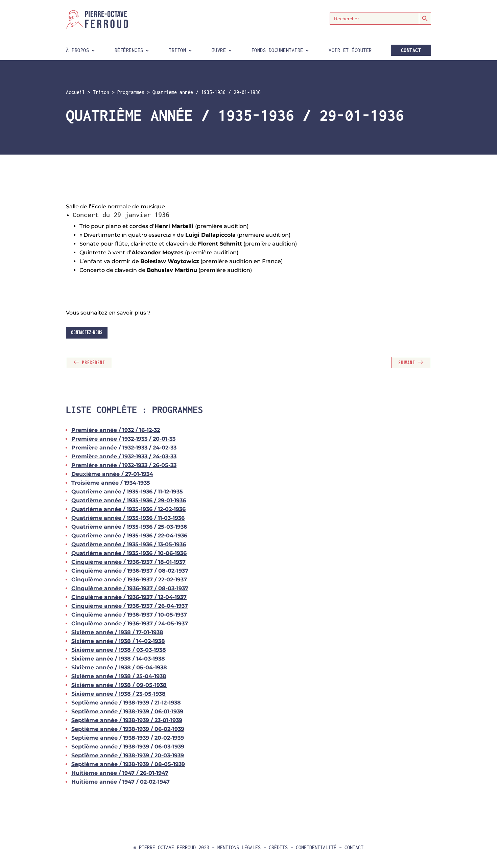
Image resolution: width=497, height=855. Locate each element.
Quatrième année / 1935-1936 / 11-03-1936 (128, 518)
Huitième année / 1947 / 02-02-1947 (120, 782)
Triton (177, 50)
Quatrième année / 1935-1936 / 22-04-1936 (129, 535)
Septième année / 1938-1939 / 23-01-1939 (126, 720)
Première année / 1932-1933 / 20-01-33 (123, 439)
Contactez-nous (86, 332)
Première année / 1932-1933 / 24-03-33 (123, 456)
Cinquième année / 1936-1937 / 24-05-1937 (129, 623)
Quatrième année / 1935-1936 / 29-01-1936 (128, 500)
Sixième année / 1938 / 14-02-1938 (118, 641)
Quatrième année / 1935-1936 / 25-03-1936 (129, 527)
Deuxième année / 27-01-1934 (112, 474)
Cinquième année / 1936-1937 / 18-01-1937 (128, 562)
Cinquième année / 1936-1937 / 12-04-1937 (129, 597)
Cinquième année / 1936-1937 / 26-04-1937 (129, 606)
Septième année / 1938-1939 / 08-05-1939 (128, 764)
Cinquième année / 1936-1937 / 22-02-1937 (129, 579)
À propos (77, 50)
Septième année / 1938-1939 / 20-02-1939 (127, 738)
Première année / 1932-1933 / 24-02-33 (123, 447)
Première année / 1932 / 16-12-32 (115, 430)
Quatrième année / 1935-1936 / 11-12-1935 (127, 491)
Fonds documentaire (277, 50)
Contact (411, 50)
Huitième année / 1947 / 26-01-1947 (119, 773)
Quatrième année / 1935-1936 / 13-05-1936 (128, 544)
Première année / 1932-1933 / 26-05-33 (123, 465)
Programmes (130, 92)
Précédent (93, 363)
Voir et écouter (350, 50)
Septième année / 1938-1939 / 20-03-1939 (127, 755)
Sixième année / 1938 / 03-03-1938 (118, 650)
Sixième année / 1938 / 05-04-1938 (119, 667)
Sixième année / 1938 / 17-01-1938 (117, 632)
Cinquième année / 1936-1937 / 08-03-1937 (129, 588)
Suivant (406, 363)
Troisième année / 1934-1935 (110, 483)
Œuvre (219, 50)
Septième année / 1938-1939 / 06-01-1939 (127, 711)
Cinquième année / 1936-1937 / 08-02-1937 (129, 571)
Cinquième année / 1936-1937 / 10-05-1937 (129, 614)
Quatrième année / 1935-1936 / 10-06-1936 (129, 553)
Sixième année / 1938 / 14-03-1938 (118, 658)
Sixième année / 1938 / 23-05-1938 (118, 694)
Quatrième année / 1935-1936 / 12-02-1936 (128, 509)
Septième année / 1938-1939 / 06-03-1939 (127, 746)
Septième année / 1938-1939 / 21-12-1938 (126, 702)
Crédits (278, 847)
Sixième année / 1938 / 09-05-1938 (119, 685)
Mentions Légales (239, 847)
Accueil (75, 92)
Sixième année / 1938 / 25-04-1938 (118, 676)
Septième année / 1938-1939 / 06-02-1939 (127, 729)
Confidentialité (316, 847)
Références (129, 50)
